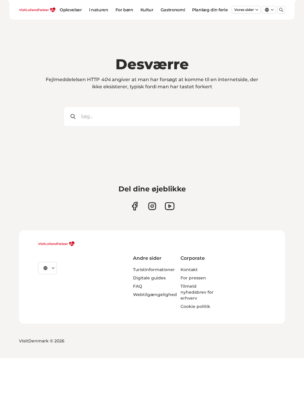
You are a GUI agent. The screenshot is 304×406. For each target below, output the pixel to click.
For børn (124, 9)
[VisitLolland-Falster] (56, 243)
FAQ (137, 286)
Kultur (146, 9)
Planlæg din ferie (210, 9)
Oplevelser (71, 9)
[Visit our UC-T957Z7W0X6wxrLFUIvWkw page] (169, 206)
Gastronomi (173, 9)
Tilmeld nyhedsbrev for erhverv (196, 292)
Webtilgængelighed (155, 294)
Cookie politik (195, 306)
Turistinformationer (154, 269)
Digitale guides (149, 278)
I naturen (98, 9)
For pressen (193, 278)
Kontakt (189, 269)
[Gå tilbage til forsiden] (37, 9)
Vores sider (244, 9)
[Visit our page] (134, 206)
